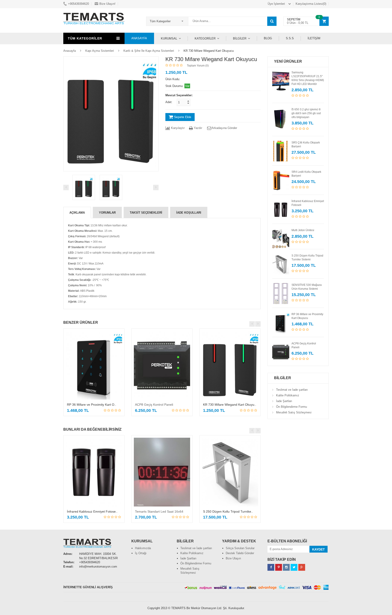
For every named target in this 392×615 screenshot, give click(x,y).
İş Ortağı (141, 553)
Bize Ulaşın (233, 558)
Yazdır (197, 128)
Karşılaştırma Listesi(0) (311, 3)
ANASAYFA (139, 38)
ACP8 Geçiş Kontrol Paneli (154, 404)
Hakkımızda (143, 548)
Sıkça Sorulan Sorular (240, 548)
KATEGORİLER (205, 38)
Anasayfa (69, 50)
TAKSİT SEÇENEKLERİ (146, 212)
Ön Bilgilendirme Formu (291, 406)
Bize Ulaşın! (107, 3)
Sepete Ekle (182, 117)
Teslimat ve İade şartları (292, 389)
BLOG (268, 38)
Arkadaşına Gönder (224, 128)
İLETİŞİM (314, 38)
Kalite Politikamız (287, 395)
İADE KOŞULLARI (188, 212)
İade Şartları (284, 401)
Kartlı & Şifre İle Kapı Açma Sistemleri (148, 50)
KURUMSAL (169, 38)
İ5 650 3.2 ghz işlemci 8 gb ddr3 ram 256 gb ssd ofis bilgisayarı (306, 113)
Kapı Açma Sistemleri (99, 50)
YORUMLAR (107, 212)
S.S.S (290, 38)
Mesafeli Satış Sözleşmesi (293, 412)
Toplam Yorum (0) (198, 65)
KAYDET (318, 549)
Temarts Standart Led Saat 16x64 (159, 511)
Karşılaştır (177, 128)
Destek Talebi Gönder (240, 553)
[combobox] (167, 20)
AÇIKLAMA (77, 212)
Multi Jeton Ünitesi (303, 230)
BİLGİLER (239, 38)
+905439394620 (78, 3)
